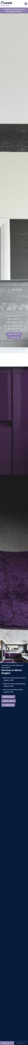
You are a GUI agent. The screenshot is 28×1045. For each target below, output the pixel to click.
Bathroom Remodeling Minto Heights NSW (14, 684)
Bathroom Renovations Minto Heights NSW (14, 679)
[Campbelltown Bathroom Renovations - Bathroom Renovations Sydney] (6, 5)
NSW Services (7, 697)
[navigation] (26, 4)
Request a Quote (13, 334)
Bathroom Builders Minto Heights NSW (13, 690)
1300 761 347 (14, 337)
